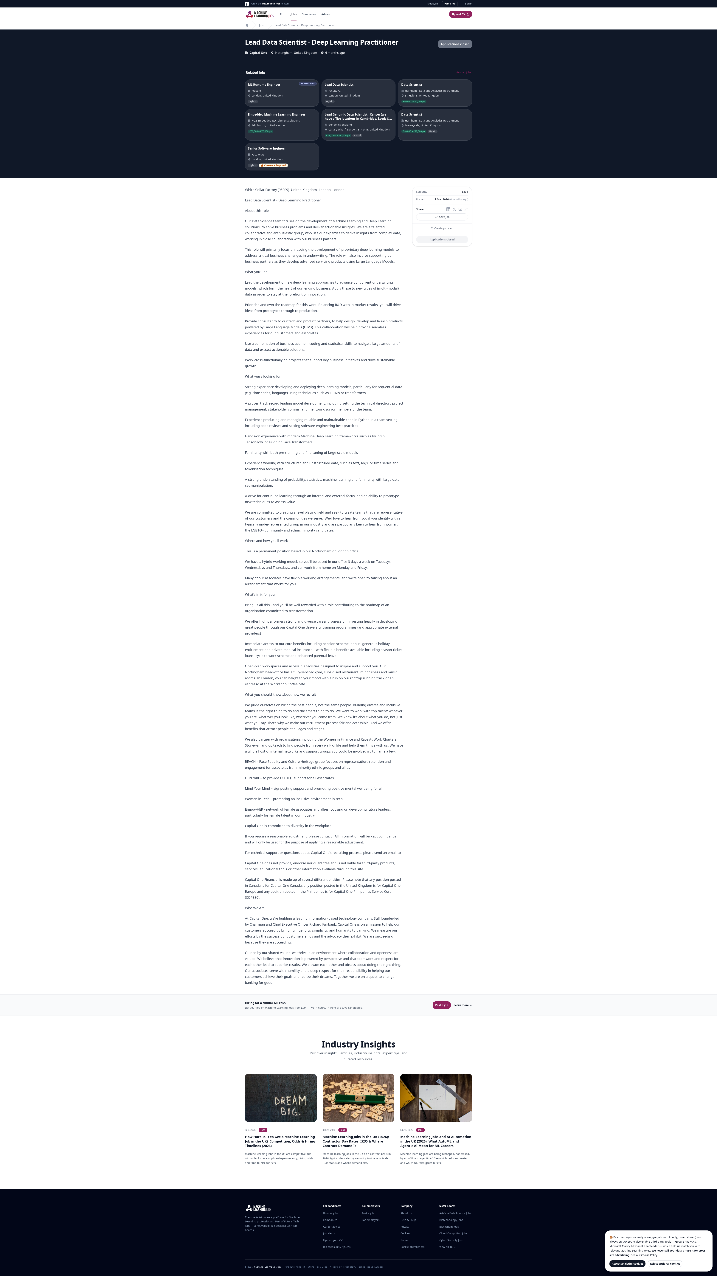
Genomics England (340, 124)
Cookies (405, 1233)
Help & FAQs (408, 1220)
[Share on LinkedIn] (448, 209)
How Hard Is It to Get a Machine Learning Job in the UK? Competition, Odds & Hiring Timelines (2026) (280, 1141)
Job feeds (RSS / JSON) (336, 1247)
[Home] (247, 25)
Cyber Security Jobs (451, 1240)
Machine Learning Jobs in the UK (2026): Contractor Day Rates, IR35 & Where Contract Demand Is (356, 1141)
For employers (371, 1220)
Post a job (449, 3)
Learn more (463, 1005)
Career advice (331, 1226)
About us (406, 1213)
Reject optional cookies (665, 1263)
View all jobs (463, 72)
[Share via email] (460, 209)
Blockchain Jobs (449, 1226)
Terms (404, 1240)
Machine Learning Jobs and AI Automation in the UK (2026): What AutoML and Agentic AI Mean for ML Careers (435, 1141)
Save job (444, 217)
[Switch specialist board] (281, 14)
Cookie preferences (413, 1247)
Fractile (256, 90)
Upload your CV (332, 1240)
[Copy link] (466, 209)
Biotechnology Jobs (451, 1220)
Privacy (405, 1226)
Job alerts (329, 1233)
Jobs (294, 14)
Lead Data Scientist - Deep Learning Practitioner (305, 25)
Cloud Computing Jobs (453, 1233)
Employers (432, 3)
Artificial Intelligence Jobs (455, 1213)
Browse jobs (330, 1213)
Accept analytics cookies (627, 1263)
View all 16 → (447, 1247)
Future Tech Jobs (271, 3)
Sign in (468, 3)
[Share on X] (454, 209)
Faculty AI (334, 90)
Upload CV (458, 14)
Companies (309, 14)
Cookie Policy (649, 1255)
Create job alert (444, 228)
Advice (325, 14)
